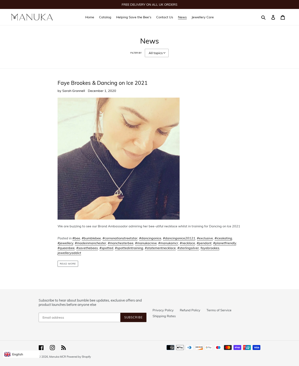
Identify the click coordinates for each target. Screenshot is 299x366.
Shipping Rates (164, 316)
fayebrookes (210, 248)
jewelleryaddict (69, 253)
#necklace (187, 243)
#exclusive (205, 238)
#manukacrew (146, 243)
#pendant (204, 243)
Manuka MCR (57, 356)
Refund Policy (190, 310)
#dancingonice (150, 238)
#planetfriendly (224, 243)
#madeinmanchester (90, 243)
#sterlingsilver (188, 248)
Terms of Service (218, 310)
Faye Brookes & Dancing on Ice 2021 (103, 83)
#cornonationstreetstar (120, 238)
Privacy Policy (163, 310)
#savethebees (87, 248)
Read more (68, 263)
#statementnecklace (160, 248)
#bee (76, 238)
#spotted (106, 248)
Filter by (136, 52)
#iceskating (223, 238)
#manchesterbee (120, 243)
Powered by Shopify (79, 356)
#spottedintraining (129, 248)
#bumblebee (91, 238)
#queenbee (66, 248)
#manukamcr (168, 243)
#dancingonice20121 (179, 238)
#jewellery (65, 243)
